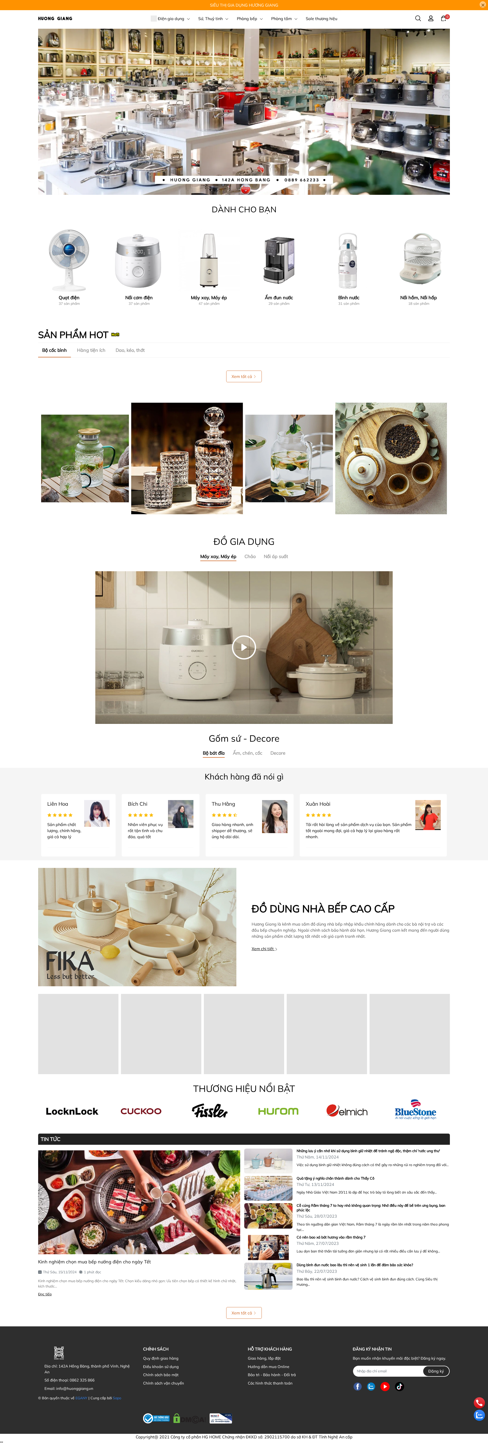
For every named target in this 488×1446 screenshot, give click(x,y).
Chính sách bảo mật (160, 1374)
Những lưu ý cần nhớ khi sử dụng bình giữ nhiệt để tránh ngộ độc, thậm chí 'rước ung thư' (368, 1151)
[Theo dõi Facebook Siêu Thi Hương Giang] (357, 1386)
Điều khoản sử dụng (161, 1366)
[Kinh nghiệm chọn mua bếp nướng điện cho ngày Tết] (139, 1202)
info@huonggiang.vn (74, 1388)
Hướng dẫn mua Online (268, 1366)
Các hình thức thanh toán (270, 1383)
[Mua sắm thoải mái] (278, 1111)
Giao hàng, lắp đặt (264, 1358)
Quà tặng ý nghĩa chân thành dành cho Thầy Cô (335, 1178)
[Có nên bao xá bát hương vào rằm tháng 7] (268, 1247)
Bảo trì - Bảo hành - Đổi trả (272, 1374)
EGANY (81, 1398)
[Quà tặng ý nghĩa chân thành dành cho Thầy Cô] (268, 1188)
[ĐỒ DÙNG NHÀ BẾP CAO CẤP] (137, 927)
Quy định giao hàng (160, 1358)
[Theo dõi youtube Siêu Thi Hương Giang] (385, 1386)
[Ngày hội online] (72, 1111)
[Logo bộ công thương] (187, 1417)
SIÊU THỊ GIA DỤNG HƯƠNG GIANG (244, 5)
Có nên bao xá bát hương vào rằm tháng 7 (331, 1237)
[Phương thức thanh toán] (283, 1417)
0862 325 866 (82, 1380)
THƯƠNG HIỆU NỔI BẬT (244, 1088)
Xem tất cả (242, 376)
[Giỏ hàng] (443, 18)
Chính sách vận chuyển (163, 1383)
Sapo (117, 1398)
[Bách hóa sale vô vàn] (209, 1111)
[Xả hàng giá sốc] (141, 1111)
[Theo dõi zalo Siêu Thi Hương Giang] (371, 1386)
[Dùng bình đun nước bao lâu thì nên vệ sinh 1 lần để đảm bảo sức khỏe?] (268, 1276)
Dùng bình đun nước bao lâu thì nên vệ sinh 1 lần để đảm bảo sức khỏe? (355, 1265)
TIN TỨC (50, 1139)
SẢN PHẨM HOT (73, 334)
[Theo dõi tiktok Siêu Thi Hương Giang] (399, 1386)
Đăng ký (436, 1371)
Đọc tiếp (45, 1294)
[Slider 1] (244, 111)
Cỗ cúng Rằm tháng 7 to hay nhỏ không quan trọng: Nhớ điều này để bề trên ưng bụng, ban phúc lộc (371, 1207)
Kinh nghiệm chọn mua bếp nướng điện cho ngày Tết (94, 1262)
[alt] (347, 1111)
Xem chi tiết (263, 948)
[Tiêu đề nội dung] (244, 458)
